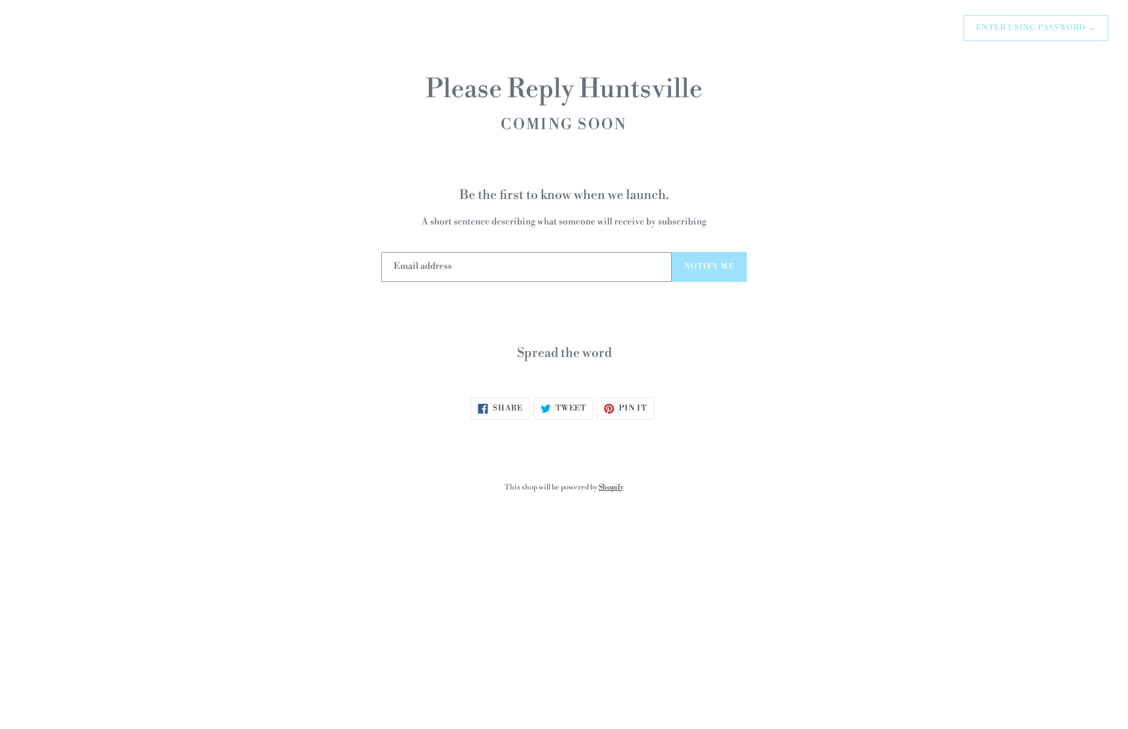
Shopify (611, 487)
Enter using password (1036, 28)
